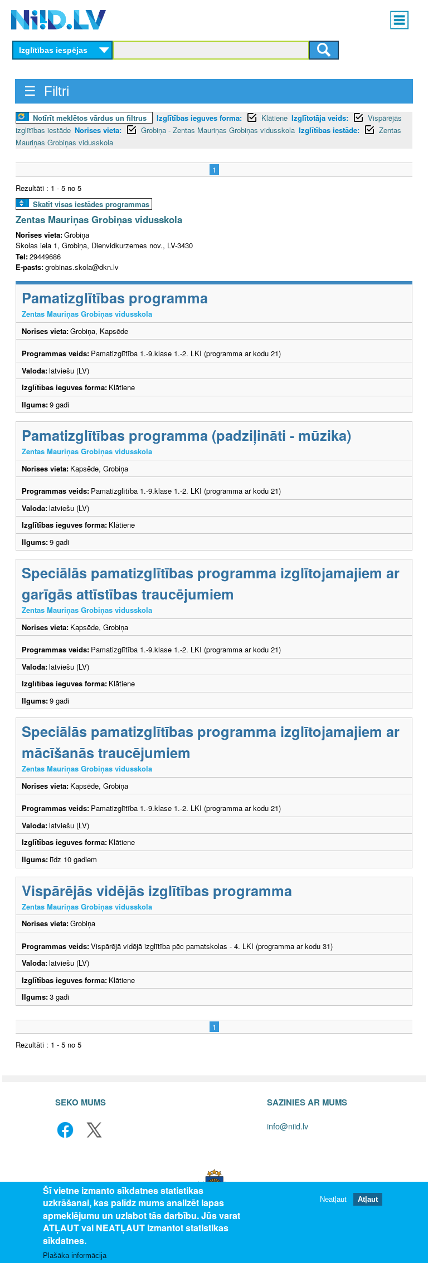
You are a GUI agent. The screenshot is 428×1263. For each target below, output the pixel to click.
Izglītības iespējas (53, 50)
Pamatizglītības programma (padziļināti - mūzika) (186, 435)
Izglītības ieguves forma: (199, 117)
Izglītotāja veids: (319, 117)
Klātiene (274, 117)
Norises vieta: (98, 130)
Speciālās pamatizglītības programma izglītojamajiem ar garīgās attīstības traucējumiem (211, 583)
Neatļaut (333, 1199)
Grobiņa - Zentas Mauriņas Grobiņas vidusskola (218, 130)
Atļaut (368, 1199)
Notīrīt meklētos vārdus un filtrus (90, 117)
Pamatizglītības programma (115, 297)
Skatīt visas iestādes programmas (91, 204)
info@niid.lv (287, 1126)
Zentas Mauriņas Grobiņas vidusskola (99, 219)
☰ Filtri (46, 91)
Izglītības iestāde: (329, 130)
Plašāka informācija (74, 1255)
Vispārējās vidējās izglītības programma (157, 890)
